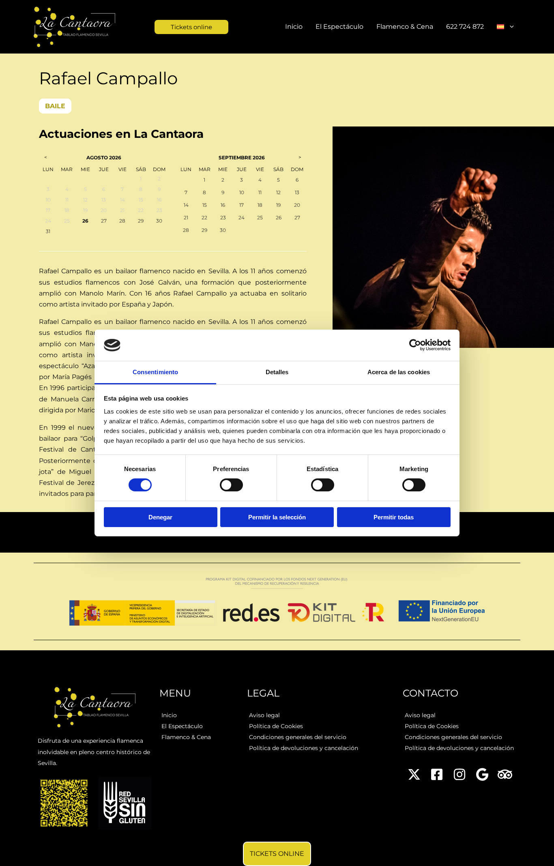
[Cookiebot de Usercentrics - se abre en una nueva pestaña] (415, 345)
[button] (176, 27)
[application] (510, 27)
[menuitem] (505, 27)
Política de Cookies (276, 726)
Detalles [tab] (277, 372)
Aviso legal (264, 715)
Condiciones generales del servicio (297, 737)
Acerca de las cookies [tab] (398, 372)
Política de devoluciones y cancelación (303, 748)
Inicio (294, 26)
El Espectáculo (339, 26)
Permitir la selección (277, 517)
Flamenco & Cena (404, 26)
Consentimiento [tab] (155, 372)
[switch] (231, 484)
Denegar (160, 517)
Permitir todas (394, 517)
